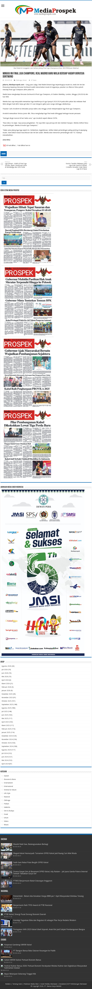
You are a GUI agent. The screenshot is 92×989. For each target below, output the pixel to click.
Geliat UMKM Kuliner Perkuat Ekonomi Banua (22, 960)
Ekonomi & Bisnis (10, 779)
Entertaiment (8, 783)
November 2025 (7, 697)
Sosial (6, 814)
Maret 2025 (6, 725)
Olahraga (19, 80)
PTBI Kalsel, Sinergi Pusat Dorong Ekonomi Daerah (25, 914)
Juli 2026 (5, 669)
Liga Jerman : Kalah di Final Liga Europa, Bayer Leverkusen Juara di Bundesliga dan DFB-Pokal (16, 164)
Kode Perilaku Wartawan (49, 984)
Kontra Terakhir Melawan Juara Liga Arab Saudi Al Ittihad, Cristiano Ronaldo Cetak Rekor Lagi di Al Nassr (76, 165)
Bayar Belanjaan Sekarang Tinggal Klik (20, 974)
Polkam (6, 804)
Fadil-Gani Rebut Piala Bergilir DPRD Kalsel (30, 862)
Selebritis (7, 807)
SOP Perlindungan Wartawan (77, 984)
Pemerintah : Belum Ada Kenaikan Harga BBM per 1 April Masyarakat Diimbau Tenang (48, 896)
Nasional (7, 797)
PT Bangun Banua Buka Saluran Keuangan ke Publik (34, 951)
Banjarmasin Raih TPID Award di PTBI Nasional (32, 905)
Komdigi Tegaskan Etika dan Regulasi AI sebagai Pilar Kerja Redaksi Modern (44, 920)
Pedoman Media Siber (31, 984)
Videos (6, 821)
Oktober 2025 (6, 701)
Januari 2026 (6, 690)
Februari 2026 (6, 687)
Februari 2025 (6, 729)
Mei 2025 (5, 718)
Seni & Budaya (9, 811)
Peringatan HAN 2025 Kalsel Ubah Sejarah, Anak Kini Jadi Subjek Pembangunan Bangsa (49, 929)
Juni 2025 (5, 715)
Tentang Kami (17, 984)
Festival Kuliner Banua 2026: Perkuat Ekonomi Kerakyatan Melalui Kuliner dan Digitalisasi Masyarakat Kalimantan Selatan (45, 967)
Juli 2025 (5, 711)
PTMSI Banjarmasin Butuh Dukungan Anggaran (32, 881)
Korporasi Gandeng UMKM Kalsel (18, 945)
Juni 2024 (5, 757)
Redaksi (8, 984)
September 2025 (7, 704)
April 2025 (5, 722)
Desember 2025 (7, 694)
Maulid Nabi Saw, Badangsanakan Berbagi (30, 844)
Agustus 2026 (6, 666)
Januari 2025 (6, 732)
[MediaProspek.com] (46, 8)
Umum (25, 80)
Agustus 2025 (6, 708)
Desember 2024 (7, 736)
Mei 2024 (5, 760)
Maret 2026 (6, 683)
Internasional (8, 786)
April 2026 (5, 680)
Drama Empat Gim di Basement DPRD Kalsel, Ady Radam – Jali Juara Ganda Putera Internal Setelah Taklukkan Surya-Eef (50, 872)
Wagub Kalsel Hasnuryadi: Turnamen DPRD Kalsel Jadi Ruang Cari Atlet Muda (45, 853)
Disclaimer (62, 984)
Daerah (6, 776)
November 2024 (7, 739)
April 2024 (5, 764)
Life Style (7, 793)
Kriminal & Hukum (10, 790)
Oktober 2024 (6, 743)
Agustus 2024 (6, 750)
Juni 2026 (5, 673)
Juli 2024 (5, 753)
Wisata (6, 825)
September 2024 (7, 746)
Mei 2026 (5, 676)
